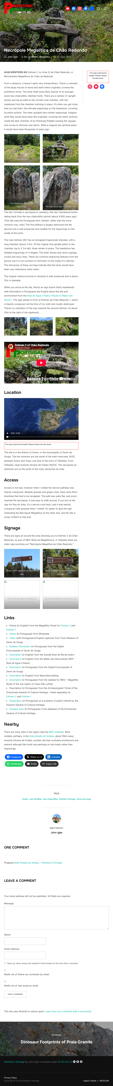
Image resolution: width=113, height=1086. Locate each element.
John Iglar (12, 56)
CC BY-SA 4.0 (65, 1061)
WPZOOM (104, 1081)
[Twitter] (92, 9)
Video (12, 638)
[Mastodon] (86, 9)
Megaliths (44, 56)
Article (12, 633)
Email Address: (12, 949)
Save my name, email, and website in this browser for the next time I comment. (42, 963)
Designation (15, 700)
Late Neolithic (35, 799)
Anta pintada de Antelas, (42, 736)
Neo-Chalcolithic (50, 799)
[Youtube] (68, 9)
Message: (9, 903)
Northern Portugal (67, 799)
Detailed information (19, 646)
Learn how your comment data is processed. (68, 1011)
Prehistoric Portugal (14, 1061)
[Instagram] (80, 9)
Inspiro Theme (89, 1081)
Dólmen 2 (66, 625)
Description (15, 654)
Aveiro (25, 799)
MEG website (56, 732)
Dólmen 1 (11, 629)
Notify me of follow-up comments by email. (27, 974)
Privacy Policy (10, 1078)
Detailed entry (16, 709)
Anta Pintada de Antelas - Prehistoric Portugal (38, 862)
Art (25, 56)
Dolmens (33, 56)
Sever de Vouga (84, 799)
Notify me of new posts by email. (21, 985)
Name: (7, 934)
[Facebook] (74, 9)
